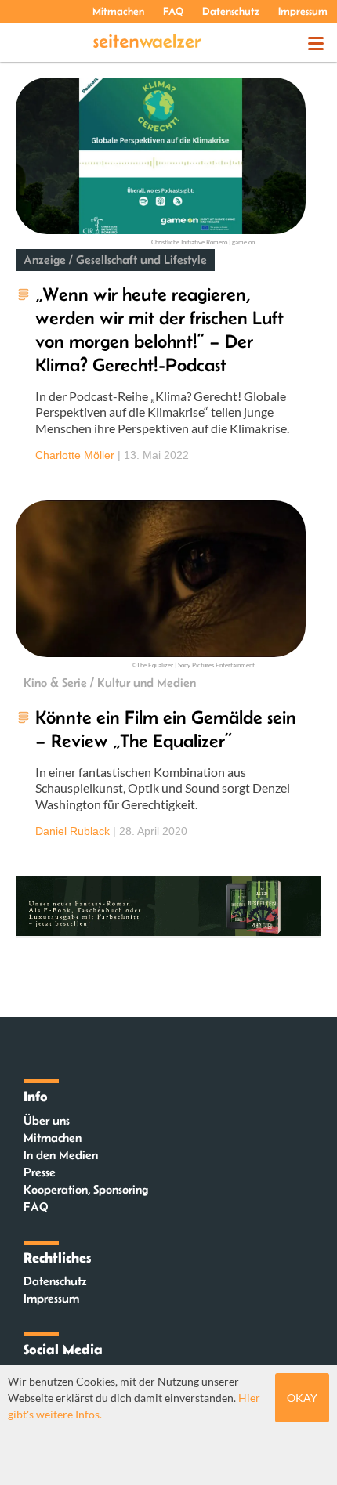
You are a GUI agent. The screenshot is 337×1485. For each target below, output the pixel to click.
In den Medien (61, 1155)
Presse (40, 1172)
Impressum (303, 11)
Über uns (47, 1120)
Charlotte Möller (74, 455)
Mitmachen (118, 11)
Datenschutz (230, 11)
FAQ (173, 11)
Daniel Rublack (72, 831)
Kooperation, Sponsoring (86, 1189)
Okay (302, 1397)
